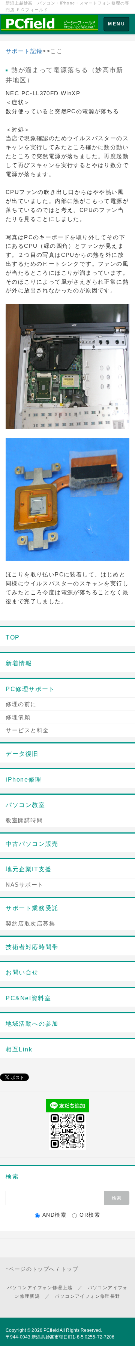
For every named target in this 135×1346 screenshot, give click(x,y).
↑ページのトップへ (30, 1269)
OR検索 (90, 1215)
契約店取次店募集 (30, 923)
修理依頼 (18, 717)
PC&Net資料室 (28, 998)
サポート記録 (24, 51)
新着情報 (19, 663)
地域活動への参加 (32, 1023)
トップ (69, 1269)
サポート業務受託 (32, 908)
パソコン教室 (25, 805)
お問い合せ (22, 972)
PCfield (51, 1330)
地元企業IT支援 (29, 869)
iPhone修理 (24, 779)
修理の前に (21, 704)
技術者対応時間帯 (32, 947)
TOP (13, 637)
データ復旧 (22, 754)
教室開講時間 (24, 820)
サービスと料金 (27, 730)
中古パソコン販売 (32, 844)
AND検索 (54, 1215)
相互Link (19, 1049)
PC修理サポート (30, 689)
